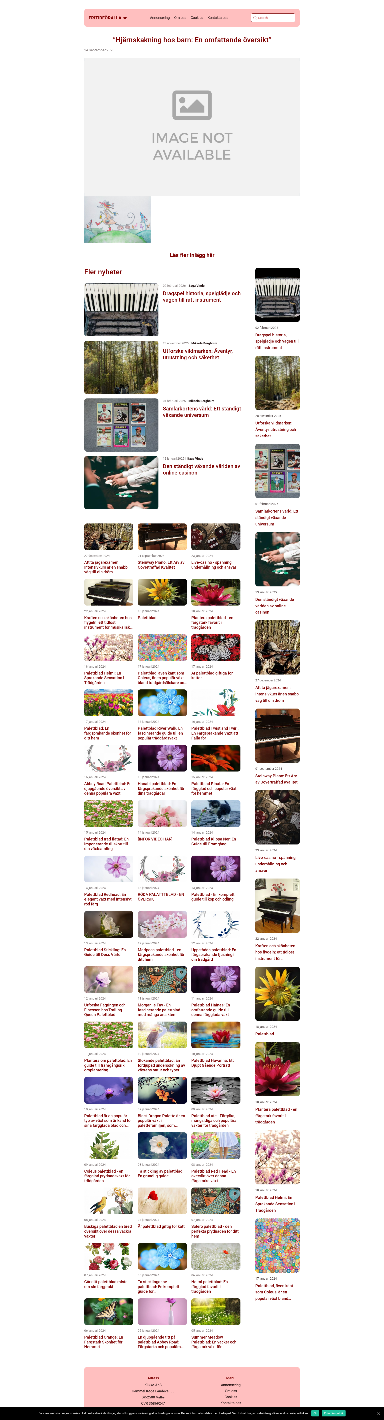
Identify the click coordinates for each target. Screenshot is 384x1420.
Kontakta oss (218, 18)
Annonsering (160, 18)
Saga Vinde (196, 285)
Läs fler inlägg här (192, 255)
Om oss (180, 18)
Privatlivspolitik (333, 1413)
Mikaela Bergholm (204, 343)
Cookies (197, 18)
